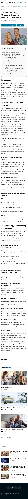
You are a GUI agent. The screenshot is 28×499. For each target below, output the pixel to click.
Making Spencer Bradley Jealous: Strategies (13, 67)
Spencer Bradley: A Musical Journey (11, 52)
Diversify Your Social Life (11, 70)
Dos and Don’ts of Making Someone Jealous (14, 59)
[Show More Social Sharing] (25, 25)
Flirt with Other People (11, 73)
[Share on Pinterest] (20, 25)
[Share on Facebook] (5, 25)
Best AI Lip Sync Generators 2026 (18, 458)
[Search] (26, 2)
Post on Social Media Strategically (13, 71)
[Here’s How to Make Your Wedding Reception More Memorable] (5, 453)
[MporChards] (14, 2)
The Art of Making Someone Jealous (11, 54)
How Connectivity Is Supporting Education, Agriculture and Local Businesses (18, 468)
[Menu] (2, 2)
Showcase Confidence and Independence (15, 68)
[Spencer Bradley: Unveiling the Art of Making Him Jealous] (14, 36)
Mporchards (5, 20)
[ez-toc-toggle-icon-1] (23, 49)
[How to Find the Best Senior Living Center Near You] (14, 421)
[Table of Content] (24, 49)
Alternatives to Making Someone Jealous (12, 65)
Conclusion (5, 75)
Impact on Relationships (11, 57)
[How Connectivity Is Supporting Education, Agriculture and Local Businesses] (5, 468)
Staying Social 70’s (6, 387)
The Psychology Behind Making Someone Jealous (12, 62)
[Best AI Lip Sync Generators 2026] (5, 460)
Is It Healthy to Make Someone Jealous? (14, 55)
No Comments (21, 20)
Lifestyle (3, 9)
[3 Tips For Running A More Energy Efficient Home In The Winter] (14, 399)
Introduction (6, 51)
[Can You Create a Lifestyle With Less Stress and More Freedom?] (5, 476)
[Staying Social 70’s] (14, 378)
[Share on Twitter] (12, 25)
